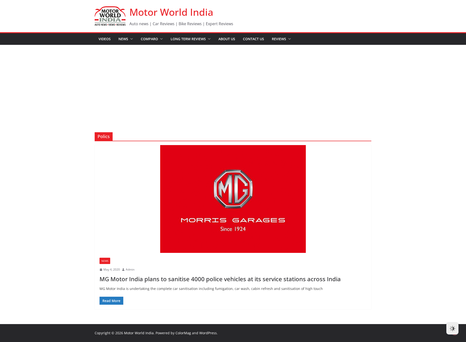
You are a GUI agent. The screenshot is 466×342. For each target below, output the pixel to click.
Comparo (149, 39)
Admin (130, 269)
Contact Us (253, 39)
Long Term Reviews (188, 39)
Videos (105, 39)
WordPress (208, 333)
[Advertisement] (233, 81)
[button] (130, 39)
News (123, 39)
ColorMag (183, 333)
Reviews (279, 39)
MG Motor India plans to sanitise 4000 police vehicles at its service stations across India (220, 279)
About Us (226, 39)
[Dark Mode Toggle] (452, 328)
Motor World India (171, 12)
